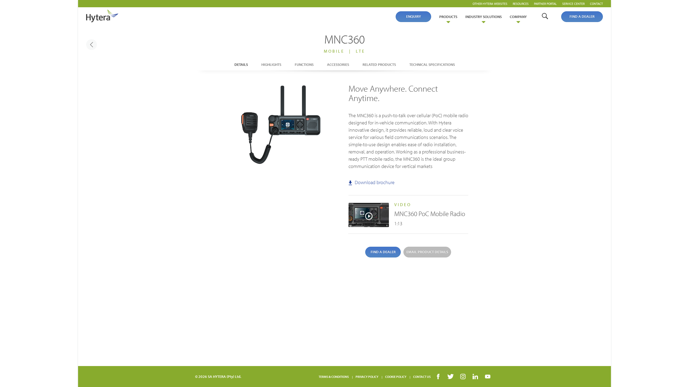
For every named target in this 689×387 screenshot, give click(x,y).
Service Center (573, 4)
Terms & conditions (334, 377)
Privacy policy (367, 377)
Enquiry (413, 16)
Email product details (427, 251)
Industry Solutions (483, 16)
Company (518, 16)
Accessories (338, 64)
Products (448, 16)
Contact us (422, 377)
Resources (521, 4)
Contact (596, 4)
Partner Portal (545, 4)
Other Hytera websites (490, 4)
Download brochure (374, 182)
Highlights (271, 64)
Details (241, 64)
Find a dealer (582, 16)
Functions (304, 64)
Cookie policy (395, 377)
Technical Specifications (432, 64)
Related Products (379, 64)
